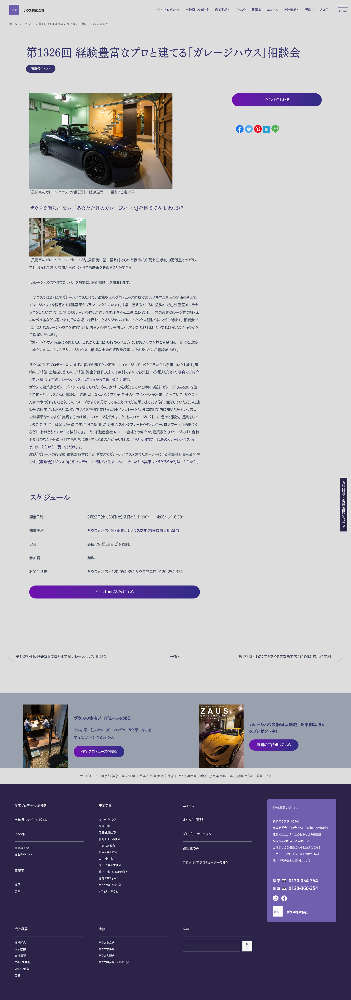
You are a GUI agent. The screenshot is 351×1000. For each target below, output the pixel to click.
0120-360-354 (303, 888)
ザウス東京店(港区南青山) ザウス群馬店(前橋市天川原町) (133, 531)
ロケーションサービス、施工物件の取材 (296, 854)
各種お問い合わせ (285, 807)
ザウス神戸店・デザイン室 (114, 962)
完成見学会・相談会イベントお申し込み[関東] (300, 828)
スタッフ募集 (22, 969)
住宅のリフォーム (109, 878)
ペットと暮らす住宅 (110, 865)
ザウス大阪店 (107, 956)
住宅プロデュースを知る (31, 805)
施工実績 (221, 9)
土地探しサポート (197, 9)
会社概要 (21, 929)
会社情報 (290, 9)
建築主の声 (191, 848)
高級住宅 (104, 826)
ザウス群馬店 (107, 949)
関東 (17, 884)
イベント (241, 9)
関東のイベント (41, 68)
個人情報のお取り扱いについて (292, 860)
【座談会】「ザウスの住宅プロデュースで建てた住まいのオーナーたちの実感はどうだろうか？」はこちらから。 (117, 462)
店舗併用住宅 (107, 832)
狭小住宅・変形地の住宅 (113, 872)
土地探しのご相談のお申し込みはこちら (297, 847)
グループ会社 (22, 962)
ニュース (272, 9)
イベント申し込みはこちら (114, 592)
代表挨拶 (20, 949)
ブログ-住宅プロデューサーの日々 (205, 862)
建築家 (256, 9)
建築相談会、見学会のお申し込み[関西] (297, 834)
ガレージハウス (107, 819)
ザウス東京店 (107, 943)
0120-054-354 (303, 881)
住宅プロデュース (168, 9)
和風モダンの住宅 (109, 839)
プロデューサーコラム (197, 834)
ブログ (323, 9)
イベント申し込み (277, 100)
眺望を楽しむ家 (108, 852)
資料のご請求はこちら (286, 821)
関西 (17, 891)
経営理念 (20, 943)
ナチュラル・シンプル (110, 885)
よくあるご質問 (193, 820)
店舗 (308, 9)
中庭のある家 (107, 846)
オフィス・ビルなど (108, 891)
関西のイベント (23, 854)
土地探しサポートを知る (31, 820)
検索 (247, 946)
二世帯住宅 (106, 859)
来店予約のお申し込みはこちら (291, 841)
